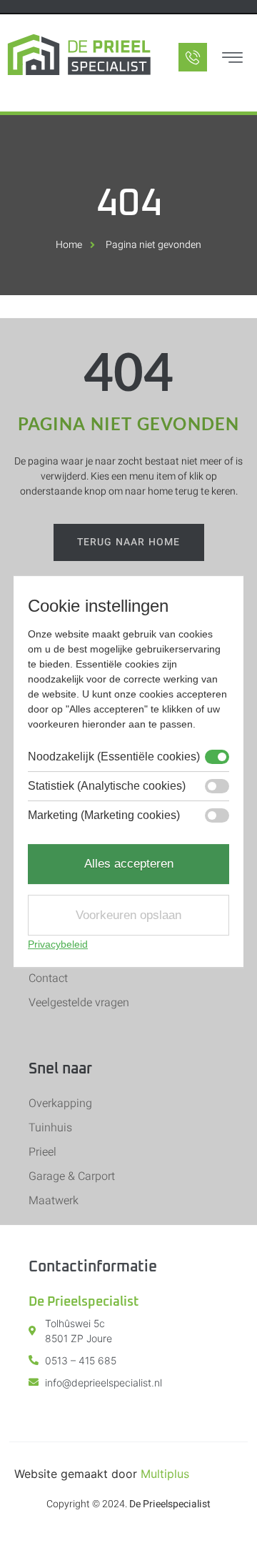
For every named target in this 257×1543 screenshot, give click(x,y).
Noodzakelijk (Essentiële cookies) (114, 757)
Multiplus (165, 1474)
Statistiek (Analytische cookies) (107, 786)
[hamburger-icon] (232, 59)
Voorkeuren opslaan (128, 915)
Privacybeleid (58, 944)
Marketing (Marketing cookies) (104, 815)
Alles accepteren (128, 863)
